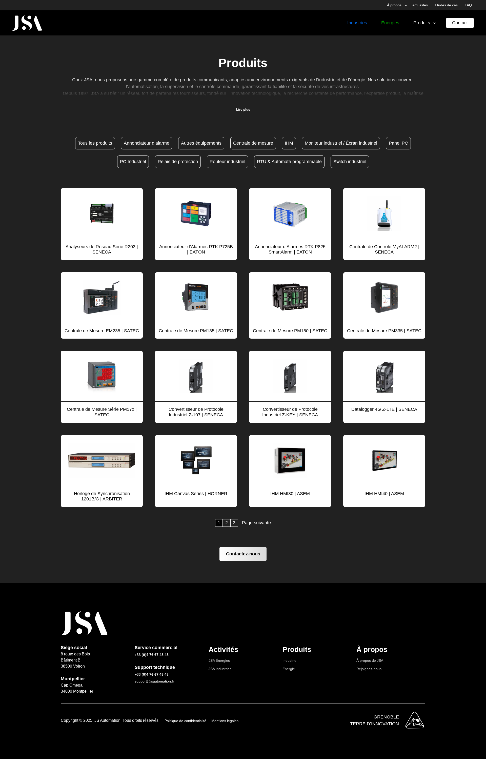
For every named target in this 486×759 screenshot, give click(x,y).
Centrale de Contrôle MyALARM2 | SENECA (384, 249)
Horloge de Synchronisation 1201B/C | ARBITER (102, 496)
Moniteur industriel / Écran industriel (341, 143)
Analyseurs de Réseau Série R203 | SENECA (102, 249)
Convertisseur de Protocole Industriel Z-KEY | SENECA (290, 412)
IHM (289, 143)
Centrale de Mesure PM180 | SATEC (290, 330)
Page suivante (256, 522)
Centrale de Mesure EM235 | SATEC (102, 330)
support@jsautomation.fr (154, 681)
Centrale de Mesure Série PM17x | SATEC (102, 412)
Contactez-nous (243, 553)
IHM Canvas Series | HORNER (196, 493)
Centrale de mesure (253, 143)
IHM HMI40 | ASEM (384, 493)
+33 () (152, 655)
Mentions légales (224, 721)
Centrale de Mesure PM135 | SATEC (196, 330)
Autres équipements (201, 143)
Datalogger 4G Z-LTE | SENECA (384, 409)
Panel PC (398, 143)
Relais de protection (178, 161)
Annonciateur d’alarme (146, 143)
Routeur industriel (227, 161)
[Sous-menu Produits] (434, 23)
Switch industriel (349, 161)
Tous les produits (95, 143)
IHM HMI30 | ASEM (290, 493)
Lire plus (243, 109)
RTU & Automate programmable (289, 161)
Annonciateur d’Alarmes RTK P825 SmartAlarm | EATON (290, 249)
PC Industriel (133, 161)
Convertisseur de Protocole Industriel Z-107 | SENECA (196, 412)
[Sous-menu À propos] (405, 5)
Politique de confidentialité (185, 721)
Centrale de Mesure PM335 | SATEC (384, 330)
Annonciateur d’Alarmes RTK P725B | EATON (196, 249)
